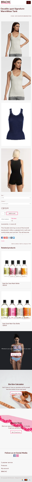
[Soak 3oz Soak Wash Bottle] (16, 266)
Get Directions (16, 432)
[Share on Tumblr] (11, 238)
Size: (2, 195)
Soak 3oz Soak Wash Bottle (10, 283)
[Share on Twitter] (14, 238)
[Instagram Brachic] (17, 455)
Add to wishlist (15, 243)
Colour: (3, 201)
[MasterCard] (26, 479)
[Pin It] (7, 238)
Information (5, 219)
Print (30, 243)
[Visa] (29, 479)
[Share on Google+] (4, 238)
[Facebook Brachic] (14, 455)
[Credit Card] (22, 479)
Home (12, 16)
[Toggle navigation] (28, 2)
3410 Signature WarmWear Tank (23, 16)
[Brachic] (6, 2)
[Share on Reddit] (9, 238)
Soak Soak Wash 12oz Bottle (11, 323)
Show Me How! (16, 393)
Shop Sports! (16, 355)
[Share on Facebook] (2, 238)
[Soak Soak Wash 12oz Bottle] (16, 306)
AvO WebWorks (25, 477)
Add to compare (24, 243)
